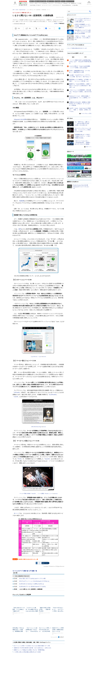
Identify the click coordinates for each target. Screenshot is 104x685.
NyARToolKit (52, 394)
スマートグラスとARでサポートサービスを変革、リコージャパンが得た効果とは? (83, 20)
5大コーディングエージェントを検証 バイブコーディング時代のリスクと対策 (83, 130)
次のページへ (45, 563)
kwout (44, 356)
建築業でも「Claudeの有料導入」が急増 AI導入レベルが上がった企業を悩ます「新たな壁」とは (80, 85)
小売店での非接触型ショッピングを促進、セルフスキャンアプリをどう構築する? (82, 26)
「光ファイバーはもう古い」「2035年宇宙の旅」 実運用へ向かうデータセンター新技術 (82, 142)
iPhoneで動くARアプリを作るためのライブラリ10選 (32, 578)
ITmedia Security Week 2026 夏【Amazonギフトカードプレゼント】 (81, 187)
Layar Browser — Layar (36, 356)
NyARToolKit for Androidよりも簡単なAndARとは (31, 583)
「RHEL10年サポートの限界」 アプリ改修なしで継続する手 (19, 609)
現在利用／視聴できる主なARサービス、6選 (28, 559)
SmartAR (47, 459)
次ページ (16, 513)
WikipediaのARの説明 (20, 119)
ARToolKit (17, 392)
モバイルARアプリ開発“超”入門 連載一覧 (25, 571)
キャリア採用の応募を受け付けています (77, 48)
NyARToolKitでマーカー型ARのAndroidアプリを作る (32, 586)
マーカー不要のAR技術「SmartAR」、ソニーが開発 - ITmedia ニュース (36, 493)
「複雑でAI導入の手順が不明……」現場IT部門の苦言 (44, 609)
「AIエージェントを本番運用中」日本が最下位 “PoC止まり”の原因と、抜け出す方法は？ (80, 92)
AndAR (16, 396)
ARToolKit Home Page (36, 426)
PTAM (19, 459)
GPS (19, 229)
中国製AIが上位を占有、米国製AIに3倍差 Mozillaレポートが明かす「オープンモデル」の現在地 (80, 104)
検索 (90, 11)
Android (21, 200)
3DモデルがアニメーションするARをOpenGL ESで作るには (34, 581)
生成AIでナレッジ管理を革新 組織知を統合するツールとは (58, 629)
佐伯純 (56, 23)
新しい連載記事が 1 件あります (22, 576)
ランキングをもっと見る (86, 113)
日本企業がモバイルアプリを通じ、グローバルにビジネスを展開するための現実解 (82, 32)
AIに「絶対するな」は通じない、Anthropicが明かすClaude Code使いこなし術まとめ (82, 123)
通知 (30, 28)
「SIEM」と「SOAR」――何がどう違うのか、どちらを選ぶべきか (83, 38)
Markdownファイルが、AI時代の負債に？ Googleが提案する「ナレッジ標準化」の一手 (80, 98)
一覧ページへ (88, 146)
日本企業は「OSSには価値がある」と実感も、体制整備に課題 (18, 629)
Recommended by (54, 637)
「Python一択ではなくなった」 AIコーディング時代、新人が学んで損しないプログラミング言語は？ (58, 611)
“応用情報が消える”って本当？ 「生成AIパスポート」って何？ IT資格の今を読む (83, 136)
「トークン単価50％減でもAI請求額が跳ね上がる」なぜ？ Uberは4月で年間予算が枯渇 (80, 62)
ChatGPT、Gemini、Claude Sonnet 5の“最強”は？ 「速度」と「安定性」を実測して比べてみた (80, 110)
